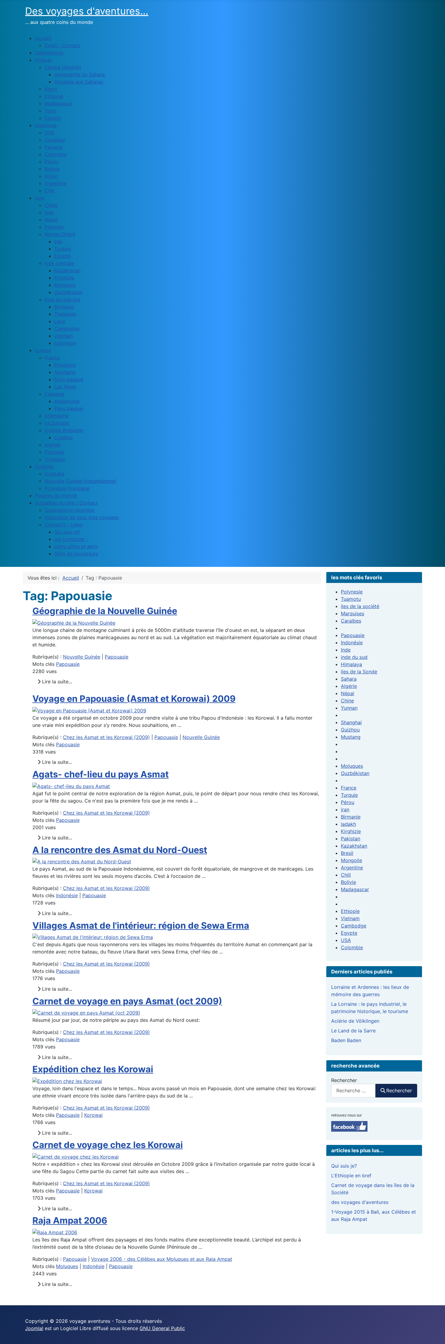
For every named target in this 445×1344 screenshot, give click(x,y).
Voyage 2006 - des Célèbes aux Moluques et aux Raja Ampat (161, 1259)
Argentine (352, 868)
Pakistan (350, 839)
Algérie (349, 686)
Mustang (351, 737)
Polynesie (352, 592)
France (348, 788)
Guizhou (350, 730)
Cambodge (353, 926)
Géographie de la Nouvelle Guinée (104, 611)
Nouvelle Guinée (81, 657)
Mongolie (351, 860)
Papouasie (116, 657)
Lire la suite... (56, 682)
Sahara (349, 679)
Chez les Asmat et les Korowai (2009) (106, 737)
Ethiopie (350, 911)
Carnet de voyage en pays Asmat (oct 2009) (127, 1001)
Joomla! (34, 1328)
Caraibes (351, 621)
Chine (347, 701)
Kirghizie (351, 831)
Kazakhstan (354, 846)
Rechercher (344, 1080)
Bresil (347, 853)
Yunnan (349, 708)
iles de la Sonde (359, 672)
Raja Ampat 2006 (69, 1220)
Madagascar (355, 889)
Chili (346, 875)
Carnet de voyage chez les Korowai (107, 1145)
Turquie (349, 795)
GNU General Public (162, 1328)
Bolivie (348, 882)
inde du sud (354, 657)
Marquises (352, 613)
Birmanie (351, 817)
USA (346, 940)
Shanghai (351, 722)
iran (345, 809)
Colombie (352, 947)
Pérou (347, 802)
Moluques (67, 1266)
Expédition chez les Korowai (92, 1069)
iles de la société (360, 606)
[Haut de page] (434, 1332)
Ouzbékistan (355, 773)
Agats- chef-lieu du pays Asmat (100, 774)
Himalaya (351, 664)
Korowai (93, 1115)
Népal (347, 693)
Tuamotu (351, 599)
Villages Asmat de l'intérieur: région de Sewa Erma (140, 925)
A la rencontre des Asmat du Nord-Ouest (119, 850)
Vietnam (350, 918)
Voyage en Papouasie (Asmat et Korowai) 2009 (134, 698)
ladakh (348, 824)
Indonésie (67, 895)
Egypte (349, 933)
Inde (346, 650)
